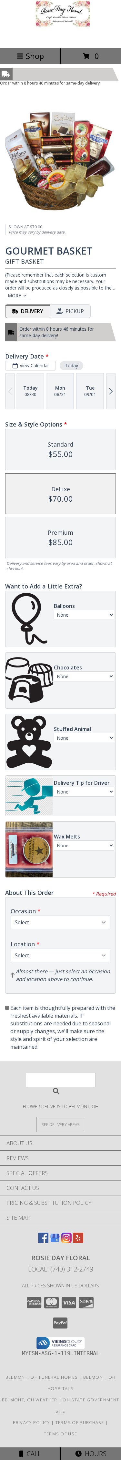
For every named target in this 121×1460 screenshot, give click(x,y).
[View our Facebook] (43, 1241)
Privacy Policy (31, 1422)
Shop (35, 56)
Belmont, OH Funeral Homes (41, 1377)
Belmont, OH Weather (29, 1400)
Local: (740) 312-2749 (60, 1269)
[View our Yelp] (78, 1241)
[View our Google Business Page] (55, 1241)
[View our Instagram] (66, 1241)
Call (32, 1453)
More (14, 295)
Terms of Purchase (79, 1422)
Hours (94, 1453)
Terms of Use (60, 1434)
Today (71, 365)
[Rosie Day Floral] (60, 39)
